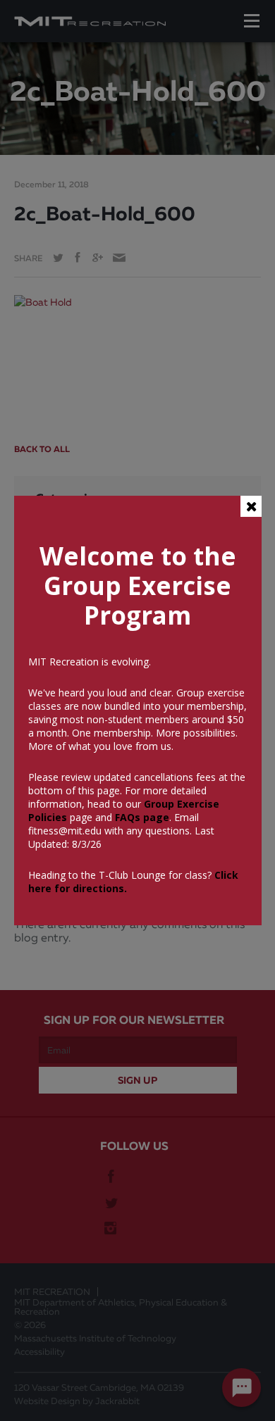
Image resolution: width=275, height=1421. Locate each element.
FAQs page (142, 817)
